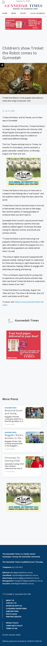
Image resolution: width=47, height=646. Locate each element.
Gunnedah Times (27, 320)
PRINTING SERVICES (13, 617)
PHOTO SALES (11, 614)
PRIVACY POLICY (12, 623)
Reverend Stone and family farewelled (13, 413)
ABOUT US (10, 600)
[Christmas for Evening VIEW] (35, 467)
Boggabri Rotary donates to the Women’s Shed (14, 438)
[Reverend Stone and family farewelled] (35, 418)
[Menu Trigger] (3, 2)
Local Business (37, 13)
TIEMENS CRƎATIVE (34, 641)
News (13, 13)
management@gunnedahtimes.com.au (28, 581)
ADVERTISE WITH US (14, 606)
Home (4, 13)
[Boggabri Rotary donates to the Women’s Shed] (35, 442)
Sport (23, 13)
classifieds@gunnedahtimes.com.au (25, 575)
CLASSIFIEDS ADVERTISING (16, 608)
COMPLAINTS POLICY (14, 626)
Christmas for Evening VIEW (12, 459)
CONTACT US (11, 603)
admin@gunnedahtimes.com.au (22, 583)
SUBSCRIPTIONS (12, 611)
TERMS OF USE (11, 628)
